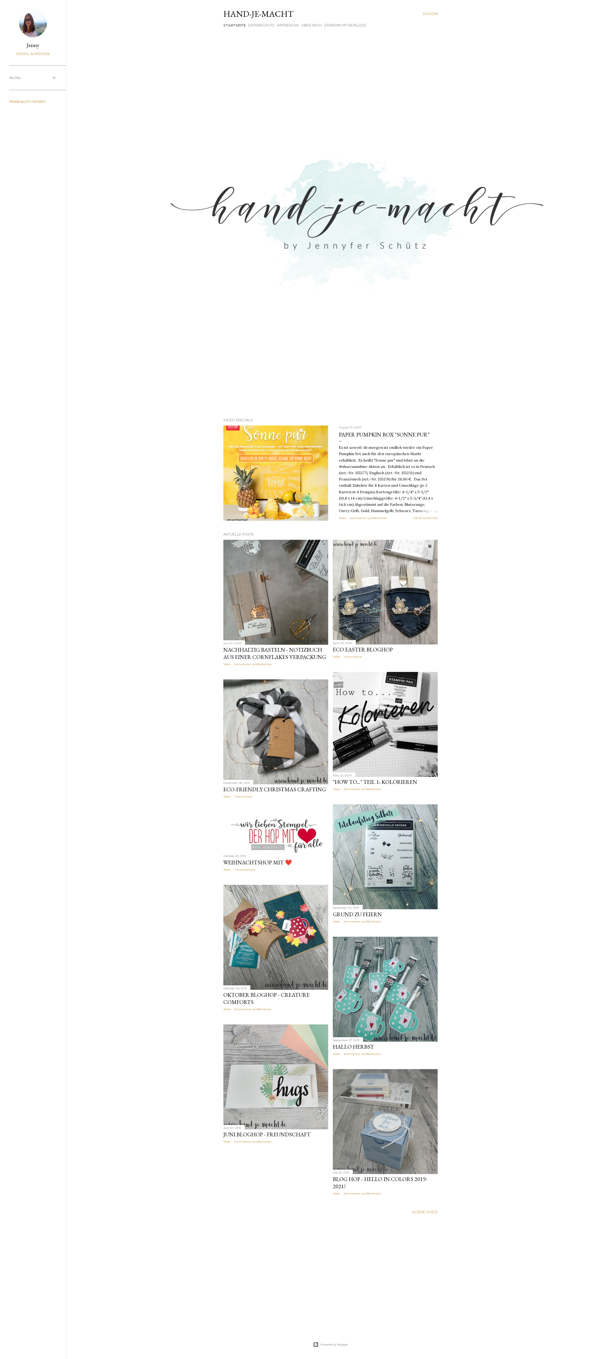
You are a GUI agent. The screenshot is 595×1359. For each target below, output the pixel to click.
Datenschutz (261, 25)
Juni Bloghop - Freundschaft (267, 1134)
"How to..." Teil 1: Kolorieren (375, 781)
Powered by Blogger (334, 1344)
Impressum (288, 25)
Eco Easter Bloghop (363, 649)
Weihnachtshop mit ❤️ (257, 862)
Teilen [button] (342, 518)
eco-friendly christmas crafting (274, 789)
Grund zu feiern (357, 914)
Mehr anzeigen (425, 518)
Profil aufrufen (33, 54)
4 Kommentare (244, 869)
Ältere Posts (425, 1212)
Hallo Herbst (353, 1046)
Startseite (234, 25)
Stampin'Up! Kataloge (345, 25)
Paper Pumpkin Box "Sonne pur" (384, 434)
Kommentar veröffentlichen (368, 518)
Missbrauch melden (27, 101)
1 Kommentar (353, 656)
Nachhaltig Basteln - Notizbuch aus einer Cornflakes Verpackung (274, 653)
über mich (311, 25)
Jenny (33, 45)
